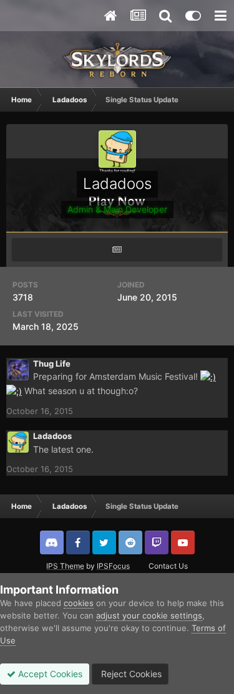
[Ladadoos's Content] (117, 250)
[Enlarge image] (208, 376)
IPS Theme (65, 566)
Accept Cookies (49, 673)
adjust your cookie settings (149, 615)
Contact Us (168, 566)
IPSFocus (113, 566)
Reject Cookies (130, 673)
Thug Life (52, 364)
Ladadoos (52, 436)
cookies (79, 603)
